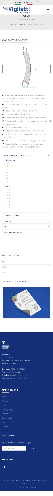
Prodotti (21, 24)
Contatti (5, 426)
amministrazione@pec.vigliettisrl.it (19, 378)
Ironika (26, 483)
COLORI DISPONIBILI (12, 215)
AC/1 (4, 262)
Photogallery (7, 409)
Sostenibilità (7, 418)
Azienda (5, 396)
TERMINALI (8, 221)
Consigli (5, 405)
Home (12, 24)
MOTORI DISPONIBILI (13, 232)
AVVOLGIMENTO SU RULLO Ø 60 (17, 155)
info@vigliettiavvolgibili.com (19, 375)
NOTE (6, 227)
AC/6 (4, 267)
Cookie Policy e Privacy (26, 488)
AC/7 (4, 272)
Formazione (7, 413)
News (4, 422)
